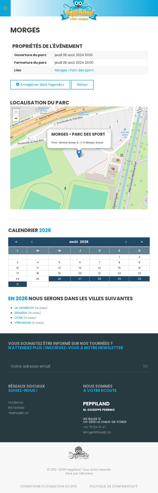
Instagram (16, 408)
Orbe (25, 317)
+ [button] (16, 111)
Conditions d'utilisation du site (48, 486)
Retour (82, 84)
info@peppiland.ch (97, 432)
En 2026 (18, 298)
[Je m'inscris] (145, 366)
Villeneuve (29, 322)
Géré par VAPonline (79, 473)
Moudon (27, 312)
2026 (84, 241)
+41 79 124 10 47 (94, 427)
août (74, 241)
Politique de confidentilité (113, 486)
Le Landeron (30, 307)
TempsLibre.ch (18, 413)
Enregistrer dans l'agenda (41, 84)
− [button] (16, 118)
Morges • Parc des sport (74, 70)
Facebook (15, 403)
